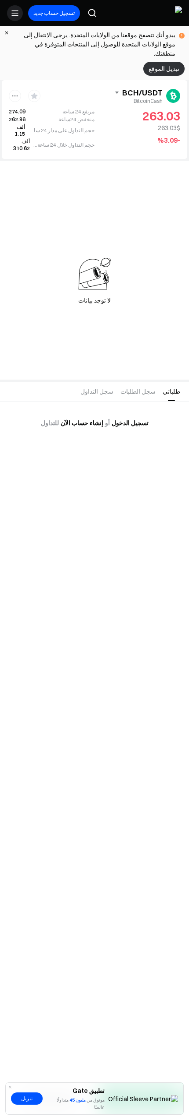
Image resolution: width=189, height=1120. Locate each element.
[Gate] (175, 13)
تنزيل (27, 1098)
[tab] (171, 392)
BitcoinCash (148, 101)
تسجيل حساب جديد (54, 13)
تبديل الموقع (164, 69)
